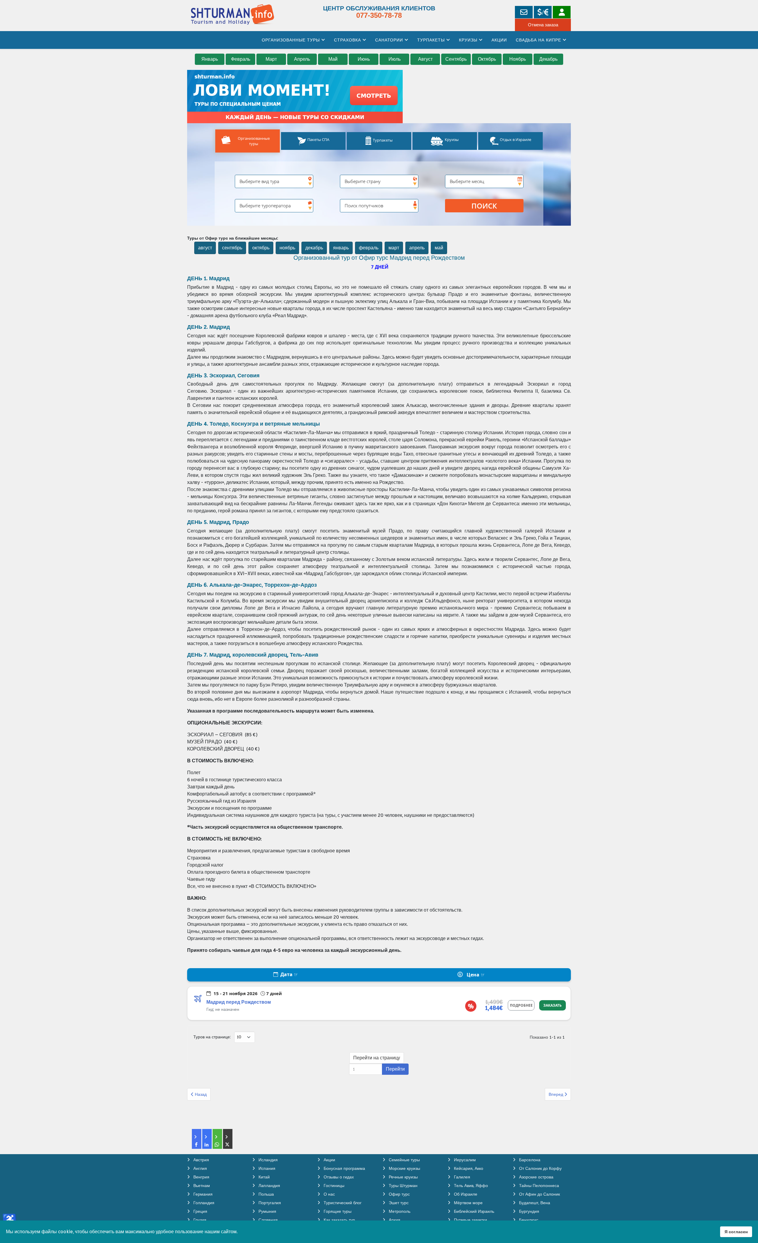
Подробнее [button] (521, 1005)
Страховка (347, 40)
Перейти (395, 1069)
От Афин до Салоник (539, 1194)
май (439, 248)
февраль (368, 248)
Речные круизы (403, 1177)
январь (341, 248)
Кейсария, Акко (468, 1168)
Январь (209, 59)
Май (333, 59)
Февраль (240, 59)
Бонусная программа (343, 1168)
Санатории (389, 40)
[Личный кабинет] (562, 12)
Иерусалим (464, 1159)
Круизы (468, 40)
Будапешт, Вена (534, 1202)
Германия (202, 1194)
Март (271, 59)
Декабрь (548, 59)
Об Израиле (465, 1194)
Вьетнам (201, 1185)
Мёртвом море (468, 1202)
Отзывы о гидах (338, 1177)
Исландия (267, 1159)
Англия (199, 1168)
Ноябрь (517, 59)
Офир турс (399, 1194)
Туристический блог (342, 1202)
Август (425, 59)
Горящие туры (336, 1211)
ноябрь (287, 248)
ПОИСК (484, 206)
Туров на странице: (212, 1037)
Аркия (394, 1220)
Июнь (364, 59)
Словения (267, 1220)
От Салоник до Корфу (540, 1168)
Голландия (203, 1202)
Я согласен (736, 1231)
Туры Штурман (402, 1185)
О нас (328, 1194)
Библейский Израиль (473, 1211)
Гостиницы (333, 1185)
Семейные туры (404, 1159)
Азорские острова (535, 1177)
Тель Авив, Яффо (470, 1185)
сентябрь (232, 248)
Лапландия (268, 1185)
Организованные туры (291, 40)
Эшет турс (398, 1202)
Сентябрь (456, 59)
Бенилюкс (528, 1220)
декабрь (314, 248)
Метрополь (399, 1211)
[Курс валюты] (543, 12)
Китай (263, 1177)
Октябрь (487, 59)
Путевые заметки (470, 1220)
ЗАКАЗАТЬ (552, 1005)
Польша (265, 1194)
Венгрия (200, 1177)
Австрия (200, 1159)
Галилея (461, 1177)
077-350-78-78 (379, 15)
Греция (199, 1211)
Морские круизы (404, 1168)
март (393, 248)
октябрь (260, 248)
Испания (266, 1168)
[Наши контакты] (524, 12)
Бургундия (528, 1211)
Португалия (269, 1202)
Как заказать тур (338, 1220)
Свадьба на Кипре (538, 40)
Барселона (529, 1159)
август (205, 248)
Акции (499, 40)
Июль (394, 59)
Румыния (266, 1211)
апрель (417, 248)
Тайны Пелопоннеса (538, 1185)
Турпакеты (431, 40)
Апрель (302, 59)
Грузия (199, 1220)
